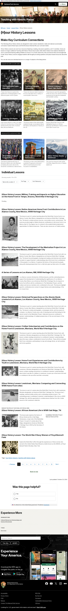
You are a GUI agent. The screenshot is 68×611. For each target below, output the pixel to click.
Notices (3, 600)
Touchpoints (46, 505)
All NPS (14, 543)
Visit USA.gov (41, 607)
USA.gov (37, 603)
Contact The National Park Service (10, 603)
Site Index (3, 530)
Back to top (34, 471)
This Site (5, 543)
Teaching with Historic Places (17, 19)
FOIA (2, 598)
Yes (17, 494)
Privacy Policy (5, 595)
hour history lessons (12, 458)
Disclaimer (38, 598)
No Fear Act (38, 595)
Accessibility (4, 593)
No (17, 498)
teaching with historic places (26, 458)
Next (57, 464)
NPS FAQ (37, 593)
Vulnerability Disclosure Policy (43, 600)
